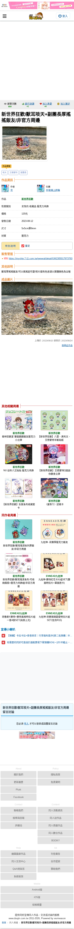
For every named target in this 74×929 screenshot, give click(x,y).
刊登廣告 (55, 853)
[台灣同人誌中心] (36, 16)
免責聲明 (55, 782)
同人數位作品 (55, 833)
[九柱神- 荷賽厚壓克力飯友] (54, 529)
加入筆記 (65, 103)
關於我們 (18, 774)
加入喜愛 (47, 103)
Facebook (18, 797)
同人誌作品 (55, 818)
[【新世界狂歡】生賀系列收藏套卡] (18, 488)
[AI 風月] (37, 736)
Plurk (18, 789)
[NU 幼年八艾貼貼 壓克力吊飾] (18, 454)
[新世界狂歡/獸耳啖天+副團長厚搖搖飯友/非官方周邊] (24, 143)
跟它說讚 (29, 103)
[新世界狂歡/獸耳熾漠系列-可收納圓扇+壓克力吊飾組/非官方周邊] (18, 563)
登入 (65, 16)
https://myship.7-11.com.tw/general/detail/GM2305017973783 (40, 258)
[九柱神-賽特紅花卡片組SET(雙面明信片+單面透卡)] (54, 563)
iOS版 (37, 897)
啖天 (4, 172)
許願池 (18, 825)
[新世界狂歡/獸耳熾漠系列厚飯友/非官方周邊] (18, 529)
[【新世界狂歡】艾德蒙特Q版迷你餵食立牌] (54, 454)
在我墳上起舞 (53, 190)
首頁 (4, 922)
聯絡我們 (18, 810)
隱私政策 (55, 774)
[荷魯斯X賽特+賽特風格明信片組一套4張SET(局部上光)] (18, 600)
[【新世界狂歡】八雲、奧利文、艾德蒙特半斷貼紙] (54, 420)
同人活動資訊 (55, 810)
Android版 (37, 889)
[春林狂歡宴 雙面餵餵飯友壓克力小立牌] (18, 420)
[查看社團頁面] (41, 188)
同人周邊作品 (55, 825)
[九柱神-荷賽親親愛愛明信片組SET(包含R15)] (54, 600)
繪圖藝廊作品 (18, 853)
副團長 (23, 172)
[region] (30, 376)
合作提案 (55, 861)
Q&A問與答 (19, 868)
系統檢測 (18, 876)
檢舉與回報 (18, 818)
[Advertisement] (37, 59)
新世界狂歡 (27, 199)
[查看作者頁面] (5, 188)
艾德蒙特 (13, 172)
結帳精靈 (37, 904)
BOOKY (55, 840)
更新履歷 (18, 782)
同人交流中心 (18, 861)
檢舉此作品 (67, 345)
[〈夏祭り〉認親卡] (54, 488)
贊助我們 (55, 868)
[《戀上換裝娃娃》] (37, 5)
